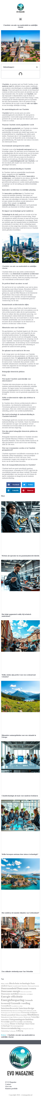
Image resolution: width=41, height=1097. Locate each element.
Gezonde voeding (20, 1003)
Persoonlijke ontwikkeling (23, 1022)
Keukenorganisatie (16, 1012)
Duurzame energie (10, 991)
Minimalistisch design (7, 1017)
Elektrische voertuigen (26, 994)
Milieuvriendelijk (21, 1015)
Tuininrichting (5, 1031)
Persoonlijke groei (7, 1022)
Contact (8, 1084)
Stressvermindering (10, 1028)
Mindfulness (33, 1014)
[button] (20, 19)
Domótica (24, 986)
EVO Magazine (10, 1082)
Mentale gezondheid (8, 1015)
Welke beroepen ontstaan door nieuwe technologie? (20, 854)
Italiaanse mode (31, 1010)
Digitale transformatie (14, 986)
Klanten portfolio (11, 1088)
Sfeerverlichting (5, 1024)
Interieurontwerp (6, 1010)
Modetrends (27, 1017)
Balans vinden (5, 983)
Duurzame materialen (26, 991)
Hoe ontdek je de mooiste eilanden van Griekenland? (20, 913)
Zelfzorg (19, 1031)
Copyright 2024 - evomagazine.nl (20, 1095)
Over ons (8, 1086)
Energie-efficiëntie (12, 996)
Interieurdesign (26, 1008)
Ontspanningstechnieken (21, 1019)
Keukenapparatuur (6, 1012)
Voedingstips (12, 1031)
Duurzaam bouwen (33, 986)
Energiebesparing (12, 1000)
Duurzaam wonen (26, 988)
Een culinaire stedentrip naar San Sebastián (17, 971)
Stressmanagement (16, 1026)
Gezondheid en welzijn (16, 1006)
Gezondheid (6, 1006)
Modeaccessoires (18, 1017)
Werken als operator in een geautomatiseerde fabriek (20, 556)
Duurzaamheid (9, 988)
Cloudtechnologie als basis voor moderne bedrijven (20, 796)
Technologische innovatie (27, 1028)
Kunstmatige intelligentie (29, 1012)
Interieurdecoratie (9, 1008)
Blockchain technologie (19, 983)
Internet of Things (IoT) (19, 1010)
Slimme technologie (17, 1024)
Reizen (3, 1035)
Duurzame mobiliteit (10, 994)
